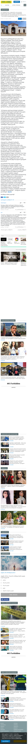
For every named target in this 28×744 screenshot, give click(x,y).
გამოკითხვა (5, 553)
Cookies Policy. (18, 738)
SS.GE (2, 235)
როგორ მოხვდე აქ (22, 235)
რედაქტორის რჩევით (8, 320)
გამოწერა (16, 1)
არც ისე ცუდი (6, 585)
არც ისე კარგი (6, 582)
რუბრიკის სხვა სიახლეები (9, 434)
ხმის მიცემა (13, 595)
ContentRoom (21, 249)
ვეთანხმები (5, 741)
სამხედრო (5, 532)
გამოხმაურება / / (21, 209)
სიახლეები (7, 5)
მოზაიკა (4, 468)
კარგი (4, 580)
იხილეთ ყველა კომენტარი (6, 229)
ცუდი (4, 588)
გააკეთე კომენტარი (22, 229)
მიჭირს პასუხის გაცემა (8, 590)
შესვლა (24, 1)
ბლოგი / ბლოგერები (16, 5)
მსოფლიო (5, 10)
